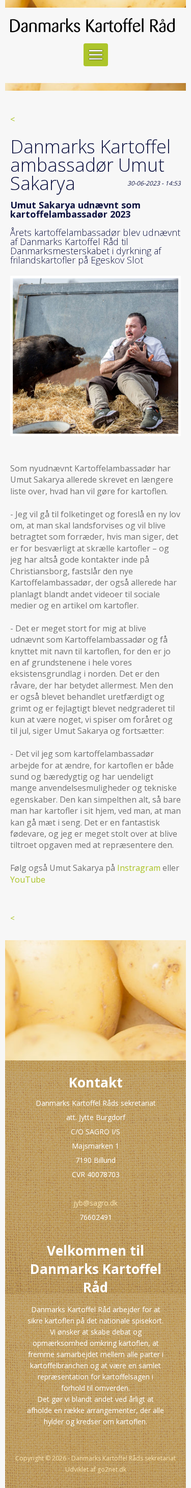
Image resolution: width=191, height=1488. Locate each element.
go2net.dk (111, 1469)
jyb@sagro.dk (95, 1203)
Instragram (138, 867)
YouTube (27, 879)
